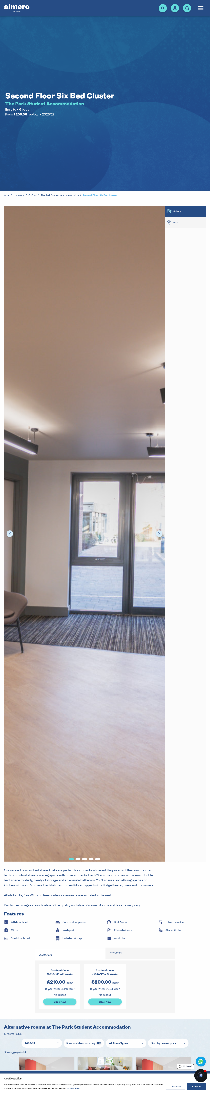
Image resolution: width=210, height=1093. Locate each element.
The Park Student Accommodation (60, 195)
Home (6, 195)
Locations (18, 195)
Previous (10, 533)
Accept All (196, 1086)
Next (159, 533)
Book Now (60, 1001)
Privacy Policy (73, 1088)
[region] (105, 1083)
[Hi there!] (200, 1075)
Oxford (33, 195)
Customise (176, 1086)
